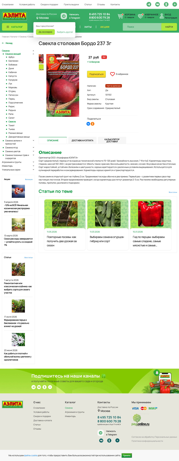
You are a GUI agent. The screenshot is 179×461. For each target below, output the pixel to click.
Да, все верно (45, 31)
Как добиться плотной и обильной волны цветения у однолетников (17, 356)
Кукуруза (13, 79)
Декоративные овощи (19, 136)
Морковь (13, 87)
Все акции (29, 179)
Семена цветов (12, 151)
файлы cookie (30, 455)
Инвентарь (7, 165)
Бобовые (13, 64)
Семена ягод (11, 147)
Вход (168, 14)
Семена (6, 50)
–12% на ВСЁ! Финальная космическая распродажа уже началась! (17, 208)
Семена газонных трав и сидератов (17, 157)
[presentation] (53, 140)
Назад (9, 43)
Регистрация (171, 17)
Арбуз (11, 57)
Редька (12, 110)
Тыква (12, 129)
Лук (10, 83)
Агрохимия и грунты (11, 162)
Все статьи (29, 257)
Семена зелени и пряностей (13, 142)
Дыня (11, 68)
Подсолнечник (16, 102)
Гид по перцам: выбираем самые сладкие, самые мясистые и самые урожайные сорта (149, 241)
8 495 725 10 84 (99, 14)
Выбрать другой (65, 32)
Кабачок (13, 72)
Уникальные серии (11, 169)
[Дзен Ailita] (50, 386)
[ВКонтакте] (88, 124)
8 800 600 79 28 (99, 18)
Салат (12, 117)
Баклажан (13, 60)
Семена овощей (13, 53)
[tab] (53, 140)
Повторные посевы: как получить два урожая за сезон (62, 241)
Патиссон (13, 95)
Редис (12, 106)
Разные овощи (16, 133)
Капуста (13, 76)
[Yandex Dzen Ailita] (174, 4)
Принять (126, 455)
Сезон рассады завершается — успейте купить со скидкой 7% (18, 241)
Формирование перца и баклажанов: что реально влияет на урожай (16, 323)
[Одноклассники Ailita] (44, 386)
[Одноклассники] (92, 124)
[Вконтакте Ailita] (39, 386)
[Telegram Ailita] (149, 4)
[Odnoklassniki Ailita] (166, 4)
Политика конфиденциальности (147, 441)
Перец (12, 98)
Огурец (12, 91)
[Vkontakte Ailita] (157, 4)
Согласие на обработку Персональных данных (154, 436)
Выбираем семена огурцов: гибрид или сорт (107, 239)
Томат (12, 125)
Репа (11, 114)
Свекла (12, 121)
